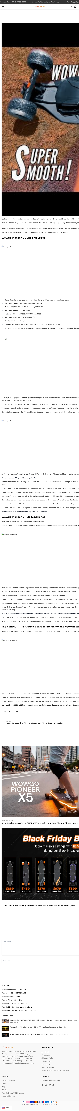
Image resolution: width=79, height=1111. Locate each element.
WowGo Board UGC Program (13, 1093)
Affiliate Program (8, 1081)
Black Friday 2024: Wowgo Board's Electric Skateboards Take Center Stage (39, 906)
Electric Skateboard (21, 1051)
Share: (4, 711)
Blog (3, 1087)
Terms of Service (47, 1067)
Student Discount (8, 1096)
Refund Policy (46, 1064)
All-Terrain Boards (19, 1063)
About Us (45, 1052)
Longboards (27, 1061)
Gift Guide (5, 1090)
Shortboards (6, 1063)
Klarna (4, 1084)
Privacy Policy (46, 1061)
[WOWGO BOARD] (39, 6)
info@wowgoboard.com (50, 1080)
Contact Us (45, 1055)
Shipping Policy (47, 1058)
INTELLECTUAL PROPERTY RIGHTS (55, 1070)
